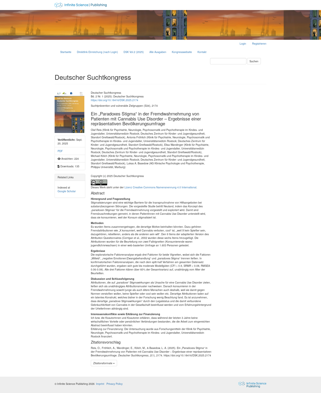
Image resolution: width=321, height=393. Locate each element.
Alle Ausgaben (157, 52)
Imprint (100, 384)
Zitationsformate (103, 363)
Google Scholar (67, 191)
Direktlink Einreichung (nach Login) (97, 52)
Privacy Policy (114, 384)
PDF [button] (60, 151)
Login (243, 43)
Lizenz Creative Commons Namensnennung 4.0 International (160, 187)
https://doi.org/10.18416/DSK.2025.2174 (114, 100)
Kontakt (201, 52)
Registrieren (259, 43)
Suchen (253, 61)
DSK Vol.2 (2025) (134, 52)
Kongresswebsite (182, 52)
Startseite (65, 52)
